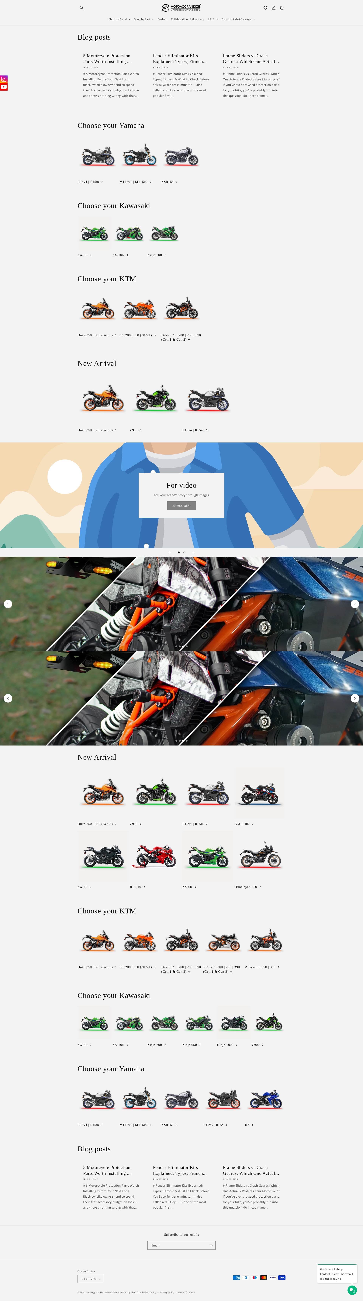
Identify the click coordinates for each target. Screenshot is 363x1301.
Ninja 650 (189, 1045)
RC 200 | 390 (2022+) (135, 335)
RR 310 (135, 887)
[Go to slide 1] (176, 646)
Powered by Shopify (128, 1292)
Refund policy (149, 1292)
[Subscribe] (211, 1245)
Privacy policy (167, 1292)
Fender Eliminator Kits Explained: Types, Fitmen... (180, 58)
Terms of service (186, 1292)
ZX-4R (83, 887)
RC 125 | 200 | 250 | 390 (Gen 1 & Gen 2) (221, 969)
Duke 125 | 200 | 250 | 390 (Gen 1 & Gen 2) (181, 337)
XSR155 (167, 182)
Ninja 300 (154, 255)
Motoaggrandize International (102, 1292)
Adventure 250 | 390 (260, 967)
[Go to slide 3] (183, 646)
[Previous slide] (169, 552)
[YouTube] (4, 87)
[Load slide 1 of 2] (179, 552)
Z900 (133, 430)
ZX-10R (118, 255)
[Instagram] (4, 79)
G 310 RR (242, 824)
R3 (247, 1125)
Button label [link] (181, 506)
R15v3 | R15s (213, 1125)
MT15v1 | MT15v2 (133, 182)
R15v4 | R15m (88, 182)
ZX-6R (83, 255)
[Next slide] (193, 552)
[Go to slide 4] (187, 646)
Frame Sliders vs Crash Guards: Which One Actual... (251, 58)
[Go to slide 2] (180, 646)
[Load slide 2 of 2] (184, 552)
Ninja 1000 (225, 1045)
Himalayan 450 (246, 887)
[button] (82, 8)
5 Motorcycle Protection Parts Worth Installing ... (107, 58)
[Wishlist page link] (265, 8)
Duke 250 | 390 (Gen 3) (95, 335)
